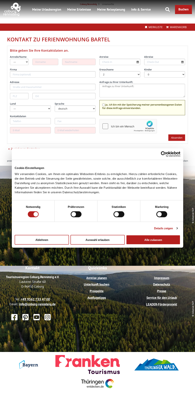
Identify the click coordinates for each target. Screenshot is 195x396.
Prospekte (97, 291)
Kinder (148, 69)
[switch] (76, 214)
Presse (161, 291)
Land (13, 103)
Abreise (148, 56)
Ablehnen (41, 239)
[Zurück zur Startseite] (12, 15)
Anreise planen (96, 278)
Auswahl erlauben (97, 239)
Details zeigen (163, 228)
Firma (13, 69)
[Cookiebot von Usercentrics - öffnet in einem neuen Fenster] (163, 154)
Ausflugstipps (96, 298)
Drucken (183, 160)
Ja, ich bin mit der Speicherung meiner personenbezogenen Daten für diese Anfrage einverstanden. (142, 106)
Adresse (14, 82)
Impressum (161, 278)
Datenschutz (161, 284)
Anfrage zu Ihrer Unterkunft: (116, 82)
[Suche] (167, 9)
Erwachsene (106, 69)
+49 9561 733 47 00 (35, 299)
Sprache (59, 103)
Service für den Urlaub (161, 298)
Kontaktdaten (18, 116)
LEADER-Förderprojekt (161, 304)
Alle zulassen (153, 239)
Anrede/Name (18, 56)
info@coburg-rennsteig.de (37, 304)
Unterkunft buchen (96, 284)
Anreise (103, 56)
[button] (183, 9)
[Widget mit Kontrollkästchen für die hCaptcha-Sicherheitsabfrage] (128, 126)
